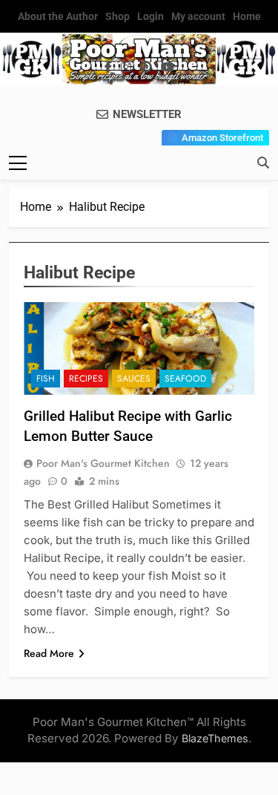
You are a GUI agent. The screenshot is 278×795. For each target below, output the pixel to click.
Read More (49, 653)
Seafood (185, 378)
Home (247, 16)
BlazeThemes (215, 738)
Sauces (133, 378)
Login (150, 16)
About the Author (58, 16)
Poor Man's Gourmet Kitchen (103, 463)
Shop (117, 16)
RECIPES (86, 378)
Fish (45, 378)
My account (198, 16)
